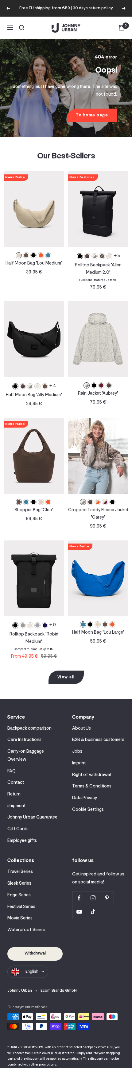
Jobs (77, 751)
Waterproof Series (26, 930)
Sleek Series (19, 883)
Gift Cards (18, 829)
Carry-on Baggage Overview (25, 755)
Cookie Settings (88, 809)
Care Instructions (24, 740)
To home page (92, 115)
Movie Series (20, 918)
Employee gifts (22, 841)
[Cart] (121, 27)
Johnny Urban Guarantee (32, 817)
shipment (16, 806)
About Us (81, 728)
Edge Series (19, 895)
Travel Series (20, 872)
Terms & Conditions (91, 786)
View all (66, 677)
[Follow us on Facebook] (79, 898)
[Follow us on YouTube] (79, 912)
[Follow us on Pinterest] (107, 898)
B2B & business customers (98, 740)
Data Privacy (84, 798)
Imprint (79, 763)
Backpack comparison (29, 728)
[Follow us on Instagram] (93, 898)
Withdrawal (35, 953)
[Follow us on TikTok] (93, 912)
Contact (15, 782)
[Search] (22, 27)
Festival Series (21, 907)
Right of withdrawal (91, 775)
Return (14, 794)
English (31, 972)
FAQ (11, 771)
